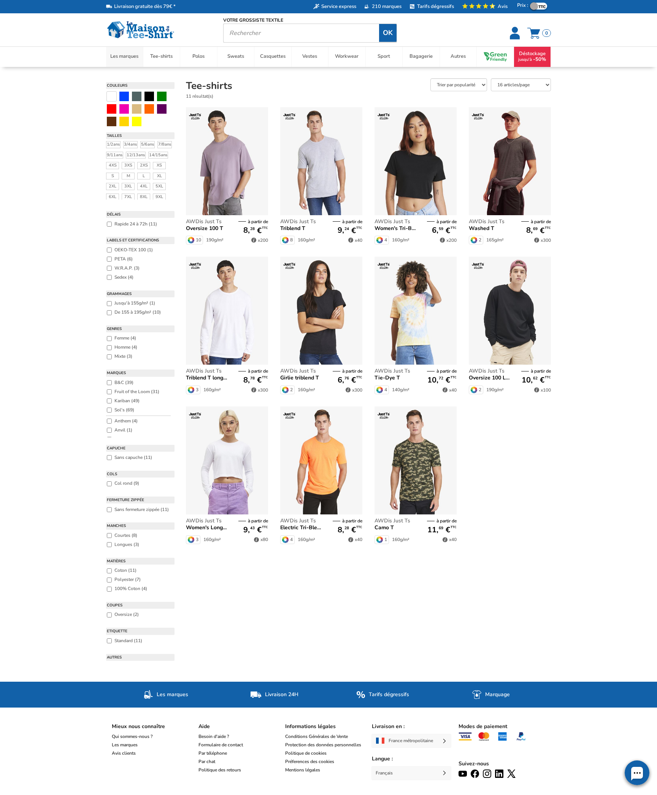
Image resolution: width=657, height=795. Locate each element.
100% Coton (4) (130, 589)
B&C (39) (123, 382)
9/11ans (114, 155)
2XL (112, 186)
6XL (112, 197)
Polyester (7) (127, 579)
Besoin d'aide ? (213, 736)
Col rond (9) (126, 483)
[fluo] (136, 121)
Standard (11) (128, 641)
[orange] (149, 109)
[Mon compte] (515, 33)
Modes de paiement (483, 726)
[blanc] (111, 96)
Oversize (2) (126, 614)
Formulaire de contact (220, 745)
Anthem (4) (126, 421)
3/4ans (130, 144)
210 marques (387, 6)
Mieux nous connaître (138, 726)
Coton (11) (125, 570)
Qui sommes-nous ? (132, 736)
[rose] (124, 109)
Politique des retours (219, 770)
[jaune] (124, 121)
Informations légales (310, 726)
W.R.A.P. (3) (127, 268)
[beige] (136, 109)
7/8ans (164, 144)
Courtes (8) (125, 535)
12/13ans (136, 155)
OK (388, 32)
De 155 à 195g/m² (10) (137, 312)
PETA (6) (123, 259)
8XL (144, 197)
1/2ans (113, 144)
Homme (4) (125, 347)
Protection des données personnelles (323, 745)
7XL (128, 197)
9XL (159, 197)
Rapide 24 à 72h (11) (135, 224)
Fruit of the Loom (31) (136, 392)
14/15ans (158, 155)
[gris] (136, 96)
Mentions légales (302, 770)
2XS (144, 165)
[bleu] (124, 96)
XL (159, 176)
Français (384, 773)
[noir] (149, 96)
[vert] (162, 96)
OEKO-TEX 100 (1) (133, 250)
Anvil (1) (123, 430)
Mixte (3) (123, 356)
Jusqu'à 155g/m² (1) (134, 303)
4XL (144, 186)
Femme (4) (125, 338)
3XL (128, 186)
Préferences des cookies (309, 761)
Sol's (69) (124, 410)
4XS (113, 165)
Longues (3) (126, 544)
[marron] (111, 121)
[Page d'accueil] (159, 30)
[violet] (162, 109)
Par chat (206, 761)
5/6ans (147, 144)
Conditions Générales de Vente (316, 736)
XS (159, 165)
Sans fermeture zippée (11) (141, 509)
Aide (204, 726)
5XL (159, 186)
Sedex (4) (123, 277)
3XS (128, 165)
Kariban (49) (127, 401)
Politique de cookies (306, 753)
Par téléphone (212, 753)
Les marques (125, 745)
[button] (637, 772)
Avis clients (124, 753)
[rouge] (111, 109)
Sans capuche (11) (133, 457)
